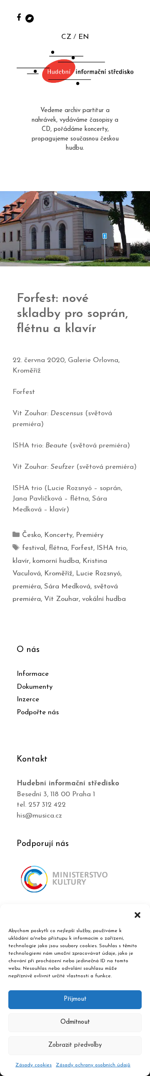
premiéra (26, 586)
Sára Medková (67, 586)
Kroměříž (58, 573)
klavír (20, 561)
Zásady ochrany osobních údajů (93, 1065)
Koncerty (58, 535)
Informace (33, 673)
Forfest (82, 548)
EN (83, 37)
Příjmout (75, 999)
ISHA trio (111, 548)
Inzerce (28, 699)
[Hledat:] (135, 17)
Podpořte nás (38, 712)
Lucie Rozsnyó (98, 573)
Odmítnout (75, 1022)
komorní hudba (55, 561)
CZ (66, 37)
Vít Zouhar (61, 599)
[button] (137, 914)
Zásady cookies (33, 1065)
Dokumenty (34, 686)
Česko (31, 535)
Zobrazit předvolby (75, 1045)
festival (33, 548)
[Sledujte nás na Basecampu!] (29, 17)
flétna (58, 548)
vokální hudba (104, 599)
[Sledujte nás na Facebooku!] (19, 16)
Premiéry (89, 535)
